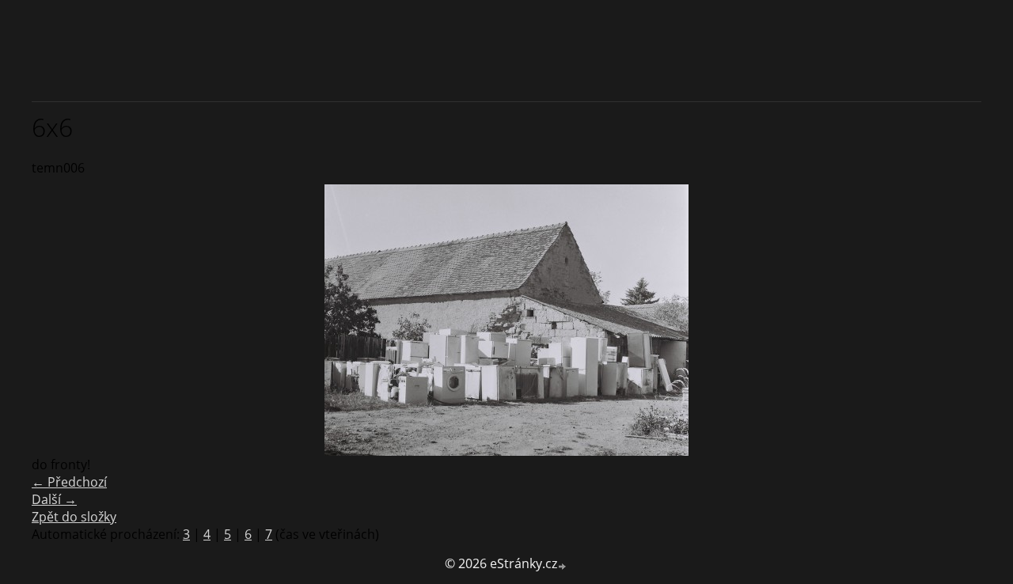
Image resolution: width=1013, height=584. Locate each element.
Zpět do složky (74, 516)
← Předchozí (69, 482)
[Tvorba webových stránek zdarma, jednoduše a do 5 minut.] (562, 565)
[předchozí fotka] (57, 320)
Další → (54, 499)
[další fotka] (955, 320)
